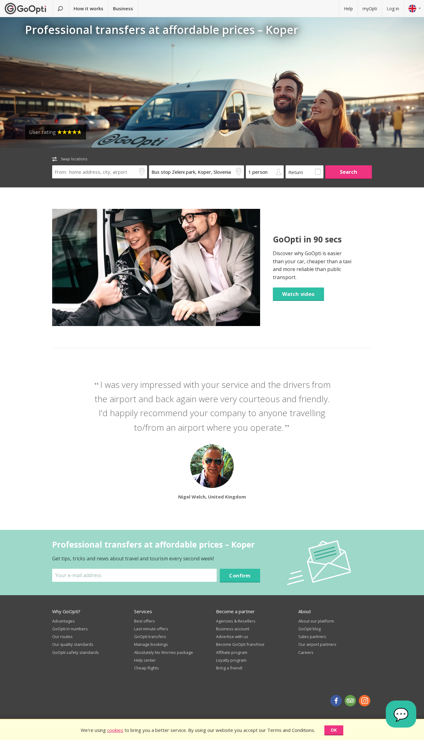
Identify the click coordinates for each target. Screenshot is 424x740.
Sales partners (312, 636)
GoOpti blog (309, 629)
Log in (393, 8)
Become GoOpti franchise (240, 644)
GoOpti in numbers (70, 629)
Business (123, 8)
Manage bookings (151, 644)
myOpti (370, 8)
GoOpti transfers (150, 636)
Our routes (62, 636)
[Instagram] (364, 700)
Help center (145, 660)
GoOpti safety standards (75, 652)
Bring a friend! (229, 668)
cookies (115, 730)
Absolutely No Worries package (163, 652)
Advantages (63, 621)
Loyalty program (231, 660)
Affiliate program (231, 652)
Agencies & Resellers (235, 621)
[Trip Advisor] (350, 700)
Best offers (144, 621)
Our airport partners (317, 644)
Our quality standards (72, 644)
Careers (305, 652)
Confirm (239, 575)
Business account (232, 629)
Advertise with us (232, 636)
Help (348, 8)
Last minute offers (151, 629)
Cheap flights (146, 668)
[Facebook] (336, 700)
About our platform (316, 621)
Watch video (298, 293)
